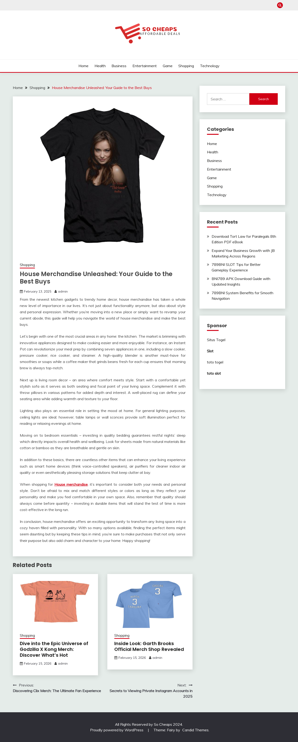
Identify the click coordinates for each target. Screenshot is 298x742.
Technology (210, 65)
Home (83, 65)
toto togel (215, 362)
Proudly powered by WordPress (117, 730)
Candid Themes (195, 730)
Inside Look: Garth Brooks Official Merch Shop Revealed (149, 646)
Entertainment (144, 65)
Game (168, 65)
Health (100, 65)
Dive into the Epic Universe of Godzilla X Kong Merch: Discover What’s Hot (54, 649)
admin (63, 291)
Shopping (186, 65)
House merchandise (71, 484)
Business (119, 65)
